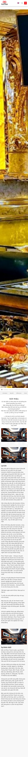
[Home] (2, 389)
